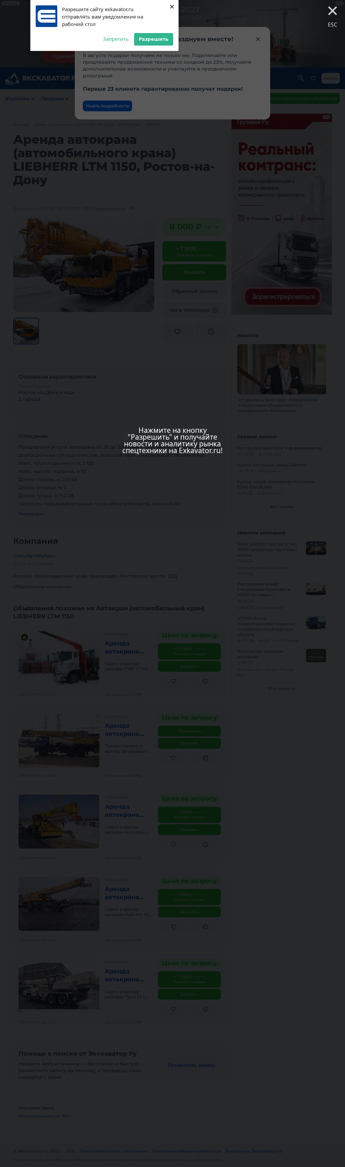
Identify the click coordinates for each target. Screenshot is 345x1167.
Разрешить (153, 38)
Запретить (116, 38)
